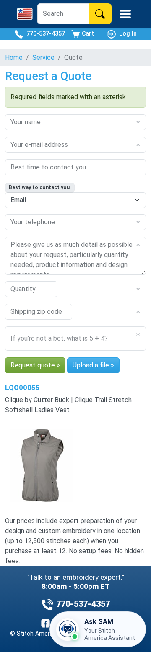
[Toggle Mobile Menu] (125, 14)
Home (14, 58)
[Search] (100, 13)
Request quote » (35, 365)
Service (43, 58)
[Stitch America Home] (25, 14)
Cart (87, 33)
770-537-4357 (44, 33)
